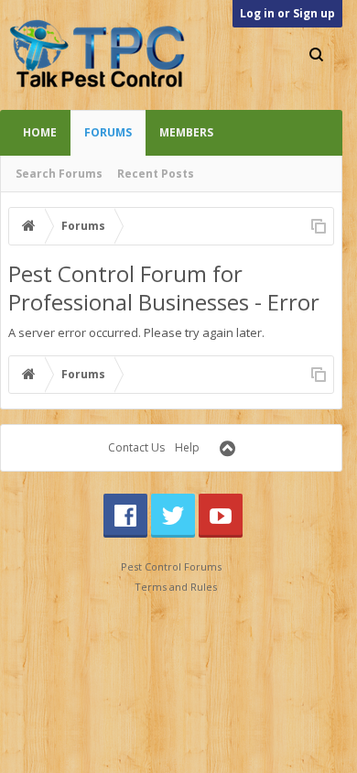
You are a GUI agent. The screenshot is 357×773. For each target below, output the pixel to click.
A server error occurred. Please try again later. (136, 332)
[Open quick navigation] (318, 226)
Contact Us (136, 447)
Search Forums (59, 173)
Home (40, 132)
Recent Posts (155, 173)
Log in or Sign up (287, 13)
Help (187, 447)
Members (186, 132)
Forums (108, 132)
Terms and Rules (176, 586)
